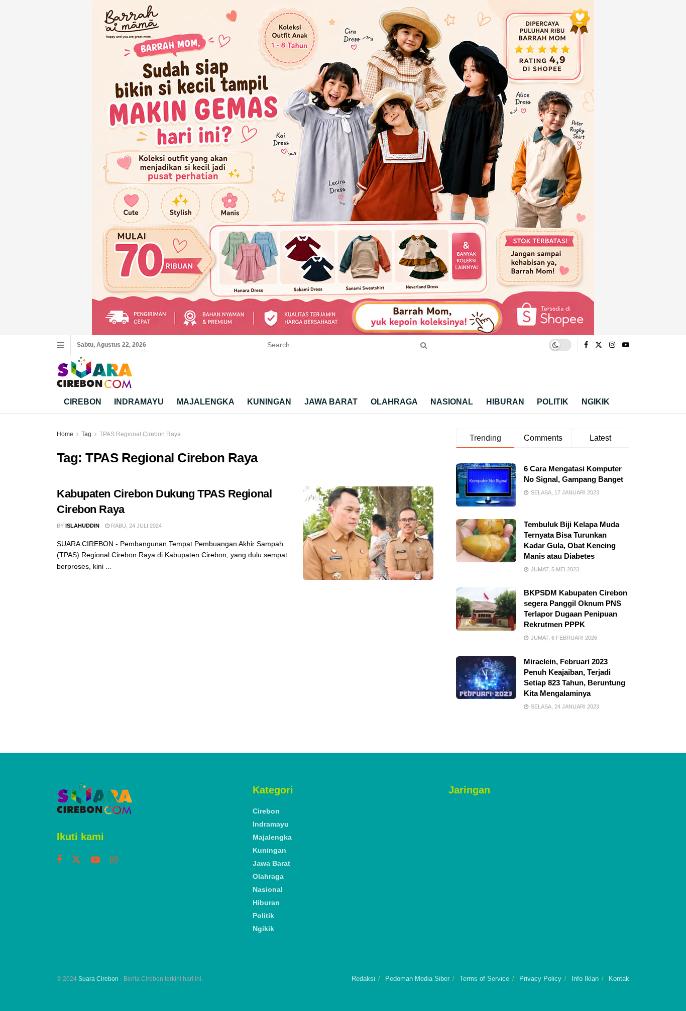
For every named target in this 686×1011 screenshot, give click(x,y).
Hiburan (505, 401)
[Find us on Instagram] (612, 345)
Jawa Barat (331, 401)
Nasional (451, 401)
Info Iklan (585, 978)
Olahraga (394, 401)
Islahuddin (82, 526)
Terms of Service (484, 978)
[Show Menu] (60, 345)
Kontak (619, 978)
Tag (86, 434)
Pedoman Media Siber (417, 978)
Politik (552, 401)
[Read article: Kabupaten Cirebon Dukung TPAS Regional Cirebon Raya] (368, 533)
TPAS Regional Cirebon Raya (140, 434)
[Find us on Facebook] (586, 345)
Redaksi (363, 978)
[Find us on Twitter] (598, 345)
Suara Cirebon (98, 978)
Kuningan (269, 401)
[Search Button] (421, 345)
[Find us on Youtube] (625, 345)
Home (65, 434)
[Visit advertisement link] (343, 167)
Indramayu (139, 401)
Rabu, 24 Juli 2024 (135, 526)
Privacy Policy (540, 978)
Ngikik (596, 401)
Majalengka (206, 401)
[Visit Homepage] (94, 372)
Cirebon (82, 401)
